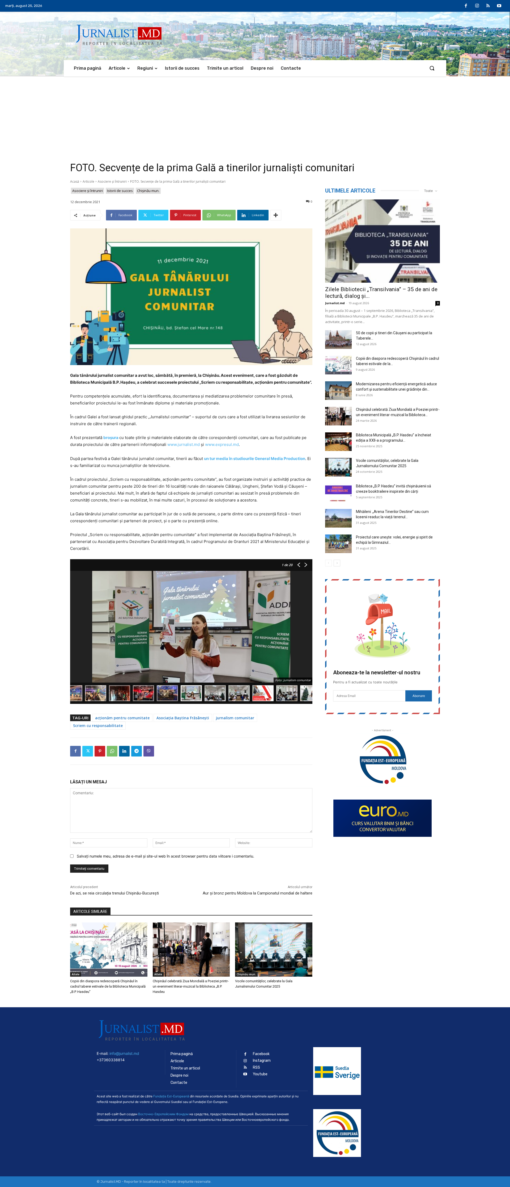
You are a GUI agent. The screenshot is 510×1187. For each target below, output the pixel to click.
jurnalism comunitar (235, 717)
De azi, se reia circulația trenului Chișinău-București (114, 893)
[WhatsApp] (112, 751)
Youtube (260, 1074)
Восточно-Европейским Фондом (163, 1114)
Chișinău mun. (148, 190)
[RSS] (488, 6)
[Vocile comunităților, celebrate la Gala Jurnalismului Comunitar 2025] (273, 949)
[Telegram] (136, 751)
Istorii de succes (120, 190)
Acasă (74, 181)
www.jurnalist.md (183, 444)
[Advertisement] (255, 116)
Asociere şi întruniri (112, 181)
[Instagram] (477, 6)
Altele (75, 974)
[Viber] (148, 751)
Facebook (261, 1054)
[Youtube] (499, 6)
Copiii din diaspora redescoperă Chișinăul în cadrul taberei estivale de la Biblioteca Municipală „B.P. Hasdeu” (108, 986)
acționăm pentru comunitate (122, 717)
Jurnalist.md (335, 303)
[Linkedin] (124, 751)
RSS (256, 1067)
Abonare (419, 696)
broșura (110, 437)
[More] (275, 215)
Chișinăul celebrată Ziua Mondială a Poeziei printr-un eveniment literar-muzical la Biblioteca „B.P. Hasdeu (191, 986)
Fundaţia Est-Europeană (171, 1096)
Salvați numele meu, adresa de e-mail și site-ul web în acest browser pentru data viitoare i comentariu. (165, 856)
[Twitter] (87, 751)
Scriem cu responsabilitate (98, 725)
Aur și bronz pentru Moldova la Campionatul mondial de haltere (257, 893)
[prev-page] (328, 563)
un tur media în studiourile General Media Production (254, 458)
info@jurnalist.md (124, 1053)
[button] (432, 68)
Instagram (262, 1060)
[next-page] (337, 563)
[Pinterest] (100, 751)
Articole (88, 181)
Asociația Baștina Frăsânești (182, 717)
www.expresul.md (222, 444)
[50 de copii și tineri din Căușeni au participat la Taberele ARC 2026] (338, 339)
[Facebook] (466, 6)
